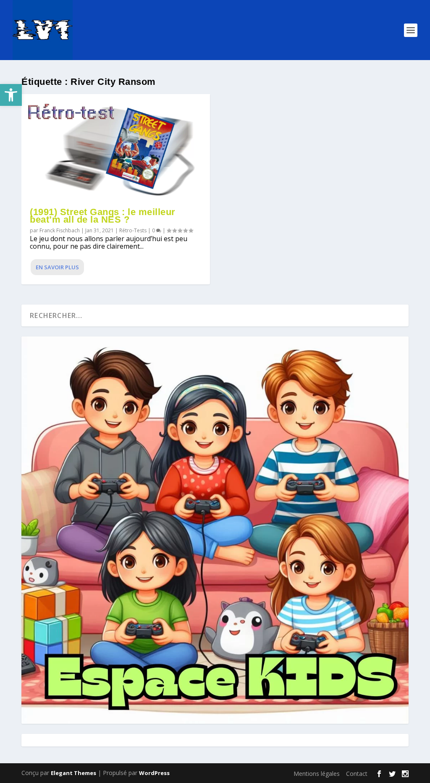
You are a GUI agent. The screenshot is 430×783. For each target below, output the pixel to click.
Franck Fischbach (59, 230)
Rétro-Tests (133, 230)
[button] (11, 95)
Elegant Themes (73, 773)
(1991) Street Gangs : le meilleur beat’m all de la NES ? (103, 216)
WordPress (154, 773)
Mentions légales (317, 774)
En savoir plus (57, 267)
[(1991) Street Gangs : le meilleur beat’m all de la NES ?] (115, 147)
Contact (356, 774)
